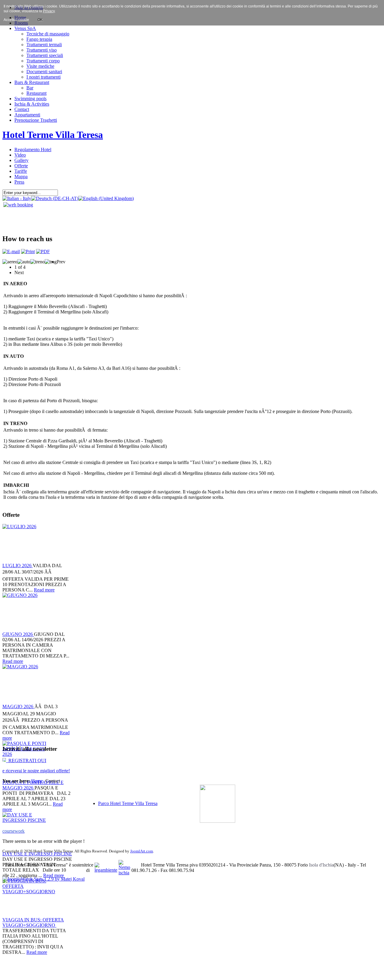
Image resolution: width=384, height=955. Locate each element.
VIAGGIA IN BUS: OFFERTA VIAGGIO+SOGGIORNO (33, 922)
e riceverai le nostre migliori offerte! (36, 770)
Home (37, 780)
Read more (44, 589)
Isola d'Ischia (321, 864)
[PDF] (43, 251)
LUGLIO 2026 (17, 565)
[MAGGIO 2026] (28, 683)
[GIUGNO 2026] (28, 612)
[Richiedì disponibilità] (18, 204)
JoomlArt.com (141, 851)
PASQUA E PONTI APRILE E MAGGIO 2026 (33, 785)
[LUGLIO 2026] (28, 543)
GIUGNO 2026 (18, 634)
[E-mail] (11, 251)
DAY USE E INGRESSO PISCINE (37, 853)
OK (40, 20)
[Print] (28, 251)
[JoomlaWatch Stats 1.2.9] (43, 879)
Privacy (49, 11)
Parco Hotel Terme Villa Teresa (128, 803)
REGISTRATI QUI (26, 760)
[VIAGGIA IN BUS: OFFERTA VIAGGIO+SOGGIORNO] (28, 897)
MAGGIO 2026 (18, 706)
